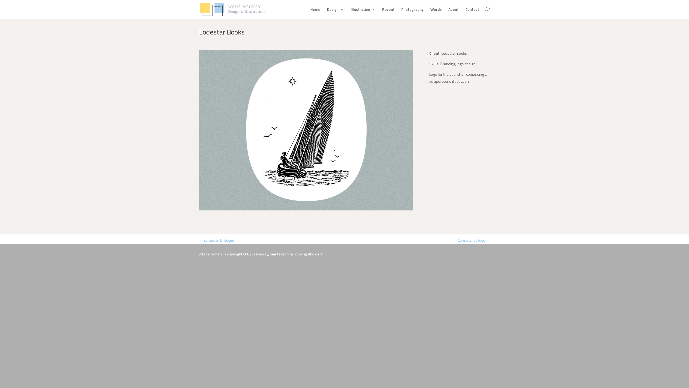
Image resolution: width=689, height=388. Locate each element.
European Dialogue (216, 240)
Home (315, 9)
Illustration (360, 9)
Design (333, 9)
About (453, 9)
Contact (472, 9)
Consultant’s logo (474, 240)
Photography (412, 9)
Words (436, 9)
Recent (388, 9)
